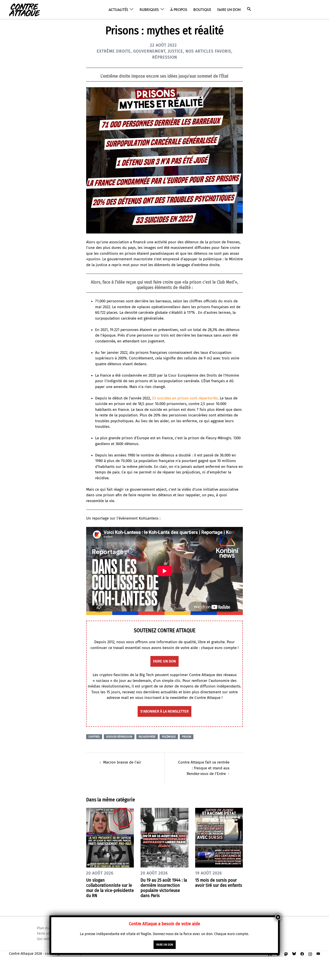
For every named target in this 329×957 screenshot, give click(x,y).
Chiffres (94, 736)
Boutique (202, 9)
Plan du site (46, 928)
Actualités (118, 9)
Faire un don (229, 9)
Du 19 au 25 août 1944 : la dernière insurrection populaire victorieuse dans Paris (164, 887)
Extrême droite (114, 51)
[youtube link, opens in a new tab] (318, 953)
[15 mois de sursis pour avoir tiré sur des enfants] (219, 837)
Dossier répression (119, 736)
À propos (178, 9)
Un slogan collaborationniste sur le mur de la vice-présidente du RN (110, 887)
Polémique (169, 736)
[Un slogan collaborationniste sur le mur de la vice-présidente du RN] (110, 837)
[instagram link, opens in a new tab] (310, 953)
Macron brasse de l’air (122, 762)
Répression (164, 57)
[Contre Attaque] (24, 9)
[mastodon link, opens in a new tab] (286, 953)
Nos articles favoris (208, 51)
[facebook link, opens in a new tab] (302, 953)
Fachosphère (147, 736)
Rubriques (149, 9)
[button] (249, 9)
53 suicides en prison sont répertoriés (185, 398)
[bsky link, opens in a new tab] (294, 953)
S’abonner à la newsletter (164, 711)
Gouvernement (149, 51)
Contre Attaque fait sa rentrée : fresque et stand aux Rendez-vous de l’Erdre (203, 768)
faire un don (164, 661)
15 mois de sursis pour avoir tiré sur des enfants (218, 882)
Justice (175, 51)
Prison (186, 736)
